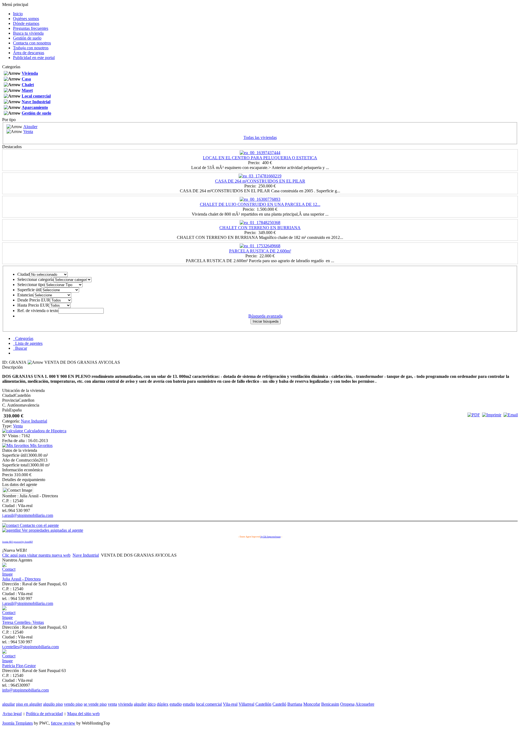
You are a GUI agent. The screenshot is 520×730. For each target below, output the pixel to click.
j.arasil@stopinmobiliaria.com (27, 515)
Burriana (294, 704)
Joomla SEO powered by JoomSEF (17, 542)
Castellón (263, 704)
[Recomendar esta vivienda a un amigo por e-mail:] (510, 415)
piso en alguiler (29, 704)
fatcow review (63, 723)
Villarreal (246, 704)
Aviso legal (12, 713)
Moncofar (311, 704)
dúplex (162, 704)
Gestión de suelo (36, 113)
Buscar (20, 348)
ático (152, 704)
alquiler (140, 704)
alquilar (8, 704)
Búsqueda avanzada (265, 316)
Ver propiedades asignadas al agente (52, 530)
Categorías (23, 338)
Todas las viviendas (260, 137)
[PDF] (473, 415)
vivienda (125, 704)
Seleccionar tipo (31, 284)
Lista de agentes (28, 343)
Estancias (25, 295)
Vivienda (30, 73)
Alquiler (30, 126)
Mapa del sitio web (83, 713)
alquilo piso (53, 704)
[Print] (491, 415)
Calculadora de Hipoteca (44, 431)
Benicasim (330, 704)
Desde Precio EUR (33, 300)
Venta (28, 131)
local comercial (209, 704)
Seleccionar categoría (35, 279)
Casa (26, 79)
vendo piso (73, 704)
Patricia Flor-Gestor (19, 665)
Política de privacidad (44, 713)
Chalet (28, 84)
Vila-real (230, 704)
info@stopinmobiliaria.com (25, 690)
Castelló (279, 704)
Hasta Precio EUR (33, 305)
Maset (27, 90)
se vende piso (95, 704)
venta (112, 704)
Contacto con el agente (39, 525)
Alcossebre (364, 704)
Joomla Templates (17, 723)
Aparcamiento (35, 107)
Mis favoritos (41, 445)
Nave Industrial (36, 101)
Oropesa (347, 704)
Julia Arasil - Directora (21, 579)
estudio (176, 704)
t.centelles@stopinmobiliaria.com (30, 646)
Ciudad (23, 274)
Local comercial (36, 96)
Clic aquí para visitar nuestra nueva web (36, 555)
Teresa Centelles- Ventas (23, 622)
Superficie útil (29, 289)
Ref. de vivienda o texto (37, 310)
